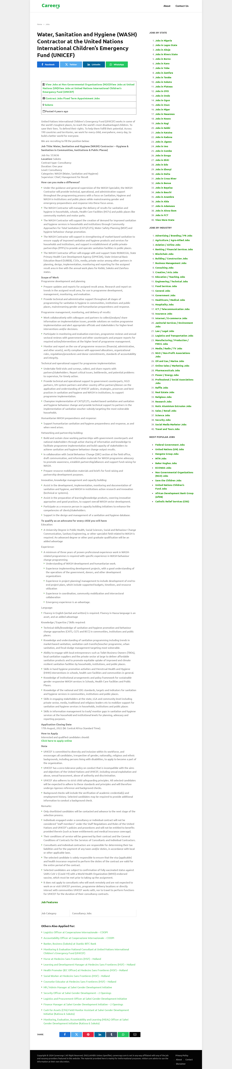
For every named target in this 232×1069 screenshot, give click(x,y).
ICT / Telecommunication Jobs (172, 309)
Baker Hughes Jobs (166, 463)
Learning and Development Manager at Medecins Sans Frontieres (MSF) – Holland (89, 964)
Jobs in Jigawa (163, 141)
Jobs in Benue (163, 183)
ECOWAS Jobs (163, 467)
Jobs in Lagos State (166, 45)
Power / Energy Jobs (167, 375)
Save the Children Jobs (168, 480)
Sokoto (48, 104)
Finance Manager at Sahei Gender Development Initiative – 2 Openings (83, 1004)
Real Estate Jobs (164, 392)
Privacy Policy (181, 1055)
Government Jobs (165, 295)
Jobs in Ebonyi (163, 169)
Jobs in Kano (162, 63)
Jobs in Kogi (162, 123)
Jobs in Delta (162, 173)
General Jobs (162, 290)
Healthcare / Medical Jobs (170, 299)
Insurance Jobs (163, 313)
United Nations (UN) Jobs (169, 449)
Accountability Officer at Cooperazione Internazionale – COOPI (79, 937)
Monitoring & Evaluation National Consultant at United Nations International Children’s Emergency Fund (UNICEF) (86, 951)
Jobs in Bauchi (163, 192)
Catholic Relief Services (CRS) (172, 501)
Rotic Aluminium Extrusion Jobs (173, 406)
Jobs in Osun (162, 104)
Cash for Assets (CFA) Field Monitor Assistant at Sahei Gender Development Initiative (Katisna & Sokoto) (86, 1011)
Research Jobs (163, 401)
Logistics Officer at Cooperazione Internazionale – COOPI (76, 932)
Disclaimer (181, 1063)
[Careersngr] (51, 6)
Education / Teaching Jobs (170, 276)
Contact (189, 1059)
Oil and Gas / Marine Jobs (169, 361)
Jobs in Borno (163, 58)
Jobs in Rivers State (166, 54)
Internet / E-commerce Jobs (171, 318)
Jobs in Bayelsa (164, 187)
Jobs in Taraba (163, 77)
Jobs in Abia (162, 201)
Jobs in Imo (161, 146)
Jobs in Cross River (165, 178)
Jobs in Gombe (163, 150)
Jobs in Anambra (164, 196)
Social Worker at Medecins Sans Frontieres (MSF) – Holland (77, 975)
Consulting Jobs (164, 267)
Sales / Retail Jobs (165, 410)
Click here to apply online (56, 740)
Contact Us (181, 5)
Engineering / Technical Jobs (171, 281)
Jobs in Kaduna (163, 137)
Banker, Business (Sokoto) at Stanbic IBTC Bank (70, 943)
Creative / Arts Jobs (166, 272)
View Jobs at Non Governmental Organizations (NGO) (77, 84)
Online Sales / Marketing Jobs (172, 365)
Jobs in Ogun (162, 100)
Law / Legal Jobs (164, 331)
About (167, 5)
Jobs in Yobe (162, 68)
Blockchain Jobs (164, 253)
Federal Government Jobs (170, 444)
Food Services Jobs (166, 286)
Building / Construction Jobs (171, 258)
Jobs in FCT (161, 215)
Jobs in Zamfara (164, 72)
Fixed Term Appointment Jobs (81, 98)
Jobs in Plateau (164, 86)
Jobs (48, 24)
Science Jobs (162, 415)
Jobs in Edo (161, 164)
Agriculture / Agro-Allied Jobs (172, 240)
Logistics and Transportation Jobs (174, 335)
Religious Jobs (163, 396)
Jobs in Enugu (163, 155)
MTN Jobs (160, 458)
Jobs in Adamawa (165, 206)
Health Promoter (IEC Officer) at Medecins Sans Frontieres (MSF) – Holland (86, 970)
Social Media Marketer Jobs (170, 424)
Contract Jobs (54, 98)
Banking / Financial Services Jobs (174, 249)
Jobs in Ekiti (162, 160)
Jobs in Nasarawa (165, 114)
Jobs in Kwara (163, 118)
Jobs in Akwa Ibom (165, 210)
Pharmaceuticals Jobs (167, 370)
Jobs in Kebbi (162, 127)
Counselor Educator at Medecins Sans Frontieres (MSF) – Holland (80, 981)
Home (39, 24)
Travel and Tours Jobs (167, 429)
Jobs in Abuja (162, 49)
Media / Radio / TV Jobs (168, 348)
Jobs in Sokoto (163, 81)
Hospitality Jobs (164, 304)
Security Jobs (163, 419)
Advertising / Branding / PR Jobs (173, 235)
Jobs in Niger (162, 109)
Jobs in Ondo (162, 95)
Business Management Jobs (170, 263)
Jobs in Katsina (163, 132)
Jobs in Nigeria (164, 40)
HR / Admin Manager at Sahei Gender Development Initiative (78, 987)
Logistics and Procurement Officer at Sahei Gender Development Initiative (85, 998)
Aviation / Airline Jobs (167, 244)
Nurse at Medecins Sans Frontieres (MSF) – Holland (72, 958)
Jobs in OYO (162, 91)
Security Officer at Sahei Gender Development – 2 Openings (77, 992)
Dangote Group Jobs (166, 453)
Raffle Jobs (161, 387)
